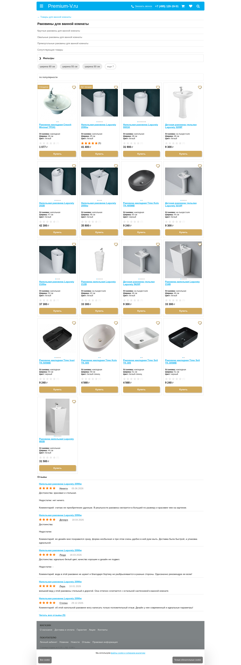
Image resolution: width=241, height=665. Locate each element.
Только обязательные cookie (187, 660)
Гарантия (82, 629)
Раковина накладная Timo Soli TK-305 (140, 361)
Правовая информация (105, 642)
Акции (92, 629)
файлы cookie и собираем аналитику (128, 653)
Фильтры (46, 58)
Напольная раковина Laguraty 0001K (140, 126)
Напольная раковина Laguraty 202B (56, 204)
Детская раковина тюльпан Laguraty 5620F (139, 283)
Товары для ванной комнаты (54, 17)
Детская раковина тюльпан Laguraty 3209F (181, 126)
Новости (75, 642)
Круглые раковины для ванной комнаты (58, 30)
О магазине (46, 629)
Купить (57, 153)
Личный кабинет (48, 642)
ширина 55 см (69, 66)
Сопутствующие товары (50, 49)
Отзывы (86, 642)
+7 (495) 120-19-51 (167, 6)
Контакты (103, 629)
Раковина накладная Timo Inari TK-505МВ (57, 361)
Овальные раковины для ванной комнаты (59, 37)
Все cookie (45, 660)
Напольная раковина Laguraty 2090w (98, 126)
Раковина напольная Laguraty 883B (56, 440)
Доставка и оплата (64, 629)
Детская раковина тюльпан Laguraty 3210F (181, 204)
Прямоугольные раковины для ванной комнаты (62, 43)
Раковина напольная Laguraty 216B (182, 283)
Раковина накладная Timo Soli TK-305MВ (182, 361)
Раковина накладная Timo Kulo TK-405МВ (141, 204)
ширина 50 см (92, 66)
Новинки (64, 642)
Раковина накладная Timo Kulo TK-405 (99, 361)
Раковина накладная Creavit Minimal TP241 (55, 126)
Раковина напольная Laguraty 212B (98, 283)
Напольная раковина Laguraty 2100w (56, 283)
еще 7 (110, 66)
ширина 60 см (47, 66)
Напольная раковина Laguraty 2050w (98, 204)
